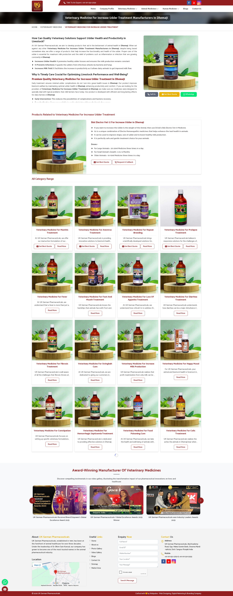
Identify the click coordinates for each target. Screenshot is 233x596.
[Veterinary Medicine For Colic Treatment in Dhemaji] (180, 407)
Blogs (185, 9)
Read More (61, 246)
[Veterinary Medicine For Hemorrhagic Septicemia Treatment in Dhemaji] (95, 407)
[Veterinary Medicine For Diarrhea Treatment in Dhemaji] (180, 273)
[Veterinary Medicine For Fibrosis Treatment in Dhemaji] (52, 340)
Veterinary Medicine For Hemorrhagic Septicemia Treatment (95, 432)
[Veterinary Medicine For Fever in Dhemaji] (52, 273)
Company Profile (107, 9)
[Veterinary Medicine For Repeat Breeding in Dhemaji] (138, 206)
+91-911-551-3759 (171, 556)
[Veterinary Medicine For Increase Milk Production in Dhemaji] (138, 340)
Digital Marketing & (179, 593)
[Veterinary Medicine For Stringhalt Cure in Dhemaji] (95, 340)
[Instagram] (199, 3)
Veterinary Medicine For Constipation (52, 430)
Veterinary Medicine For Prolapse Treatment (180, 231)
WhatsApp (189, 94)
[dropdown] (136, 8)
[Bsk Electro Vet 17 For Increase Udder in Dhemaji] (59, 147)
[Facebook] (189, 3)
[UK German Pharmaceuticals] (37, 6)
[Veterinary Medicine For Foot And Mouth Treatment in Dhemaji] (95, 273)
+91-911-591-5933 (185, 556)
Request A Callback (125, 162)
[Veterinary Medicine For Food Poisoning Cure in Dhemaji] (138, 407)
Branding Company (194, 593)
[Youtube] (194, 3)
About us (94, 544)
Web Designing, (165, 593)
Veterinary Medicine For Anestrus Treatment (95, 231)
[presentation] (32, 501)
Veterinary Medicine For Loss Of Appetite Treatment (138, 298)
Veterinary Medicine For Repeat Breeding (138, 231)
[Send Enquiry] (5, 589)
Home (93, 9)
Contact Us (196, 9)
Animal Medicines (148, 9)
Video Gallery (96, 552)
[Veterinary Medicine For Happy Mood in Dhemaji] (180, 340)
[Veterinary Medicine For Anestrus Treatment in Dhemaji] (95, 206)
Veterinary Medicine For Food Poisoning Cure (138, 432)
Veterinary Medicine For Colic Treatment (180, 432)
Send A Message (127, 580)
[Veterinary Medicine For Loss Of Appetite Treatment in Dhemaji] (138, 273)
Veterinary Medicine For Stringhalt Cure (95, 365)
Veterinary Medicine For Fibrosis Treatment (52, 365)
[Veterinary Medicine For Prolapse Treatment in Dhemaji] (180, 206)
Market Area (96, 568)
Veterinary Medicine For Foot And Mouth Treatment (95, 298)
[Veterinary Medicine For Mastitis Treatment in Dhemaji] (52, 206)
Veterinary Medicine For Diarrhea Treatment (181, 298)
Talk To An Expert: (81, 2)
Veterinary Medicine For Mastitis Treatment (52, 231)
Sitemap (94, 564)
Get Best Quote (170, 94)
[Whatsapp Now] (5, 582)
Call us (152, 94)
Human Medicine (170, 9)
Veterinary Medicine (126, 9)
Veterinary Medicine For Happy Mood (180, 363)
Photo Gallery (96, 548)
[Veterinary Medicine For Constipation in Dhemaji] (52, 407)
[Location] (59, 574)
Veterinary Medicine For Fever (52, 296)
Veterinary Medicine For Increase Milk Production (138, 365)
